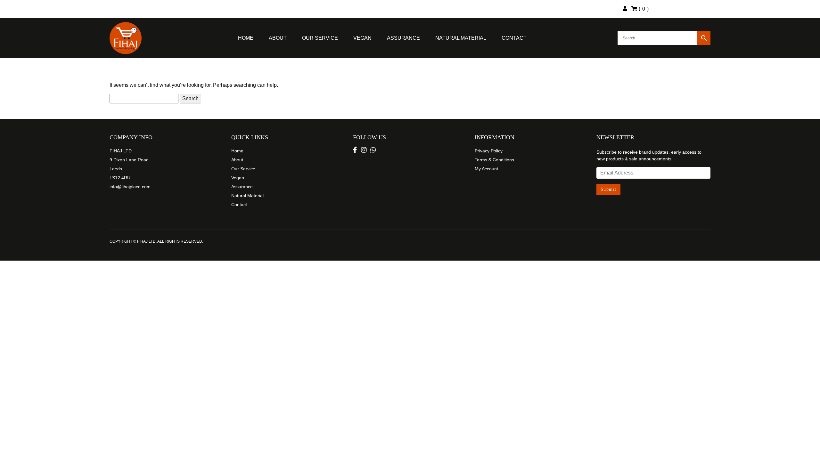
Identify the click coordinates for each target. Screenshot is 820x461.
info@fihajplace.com (130, 186)
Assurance (403, 38)
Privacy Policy (489, 150)
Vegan (362, 38)
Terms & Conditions (494, 159)
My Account (486, 168)
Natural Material (460, 38)
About (278, 38)
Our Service (320, 38)
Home (245, 38)
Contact (514, 38)
